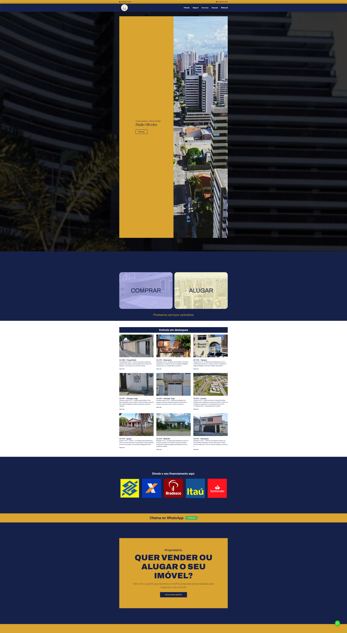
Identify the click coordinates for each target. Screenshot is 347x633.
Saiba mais (121, 369)
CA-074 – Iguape (125, 439)
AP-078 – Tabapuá (200, 360)
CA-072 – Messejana (201, 439)
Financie (215, 8)
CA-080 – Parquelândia (127, 360)
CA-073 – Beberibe (163, 439)
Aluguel (195, 8)
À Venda (186, 8)
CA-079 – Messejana (164, 360)
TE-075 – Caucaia (199, 398)
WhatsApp (141, 131)
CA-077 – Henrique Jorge (128, 398)
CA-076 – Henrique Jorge (165, 398)
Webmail (224, 8)
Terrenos (205, 8)
